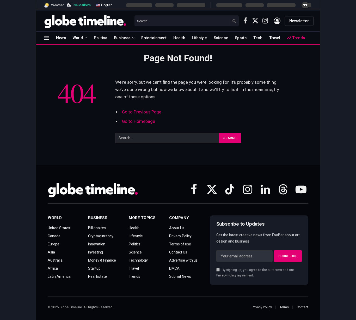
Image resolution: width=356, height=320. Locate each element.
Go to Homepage (138, 121)
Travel (274, 37)
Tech (257, 37)
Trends (298, 37)
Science (221, 37)
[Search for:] (167, 138)
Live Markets (81, 5)
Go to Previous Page (141, 112)
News (61, 37)
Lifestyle (199, 37)
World (78, 37)
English (106, 5)
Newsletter (299, 21)
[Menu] (46, 38)
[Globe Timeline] (85, 20)
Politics (100, 37)
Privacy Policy (226, 275)
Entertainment (154, 37)
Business (122, 37)
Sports (240, 37)
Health (179, 37)
